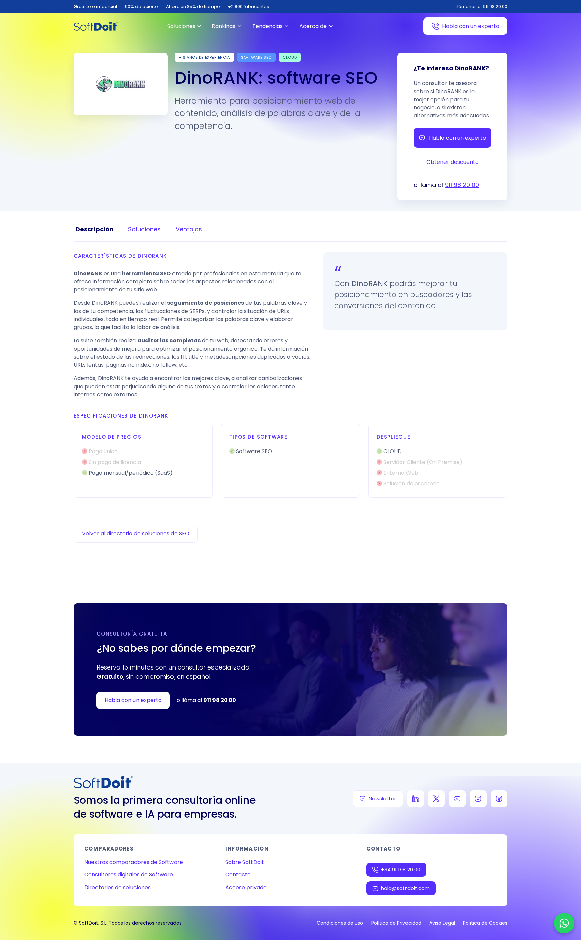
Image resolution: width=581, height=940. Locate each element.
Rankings (223, 26)
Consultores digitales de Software (128, 874)
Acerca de (313, 26)
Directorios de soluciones (117, 887)
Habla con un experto (470, 26)
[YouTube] (457, 798)
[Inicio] (96, 26)
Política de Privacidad (396, 922)
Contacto (238, 874)
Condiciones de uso (340, 922)
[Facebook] (499, 798)
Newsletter (382, 798)
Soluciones (181, 26)
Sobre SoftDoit (244, 862)
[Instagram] (478, 798)
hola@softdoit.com (405, 888)
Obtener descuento (452, 162)
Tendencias (267, 26)
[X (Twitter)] (436, 798)
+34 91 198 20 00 (400, 869)
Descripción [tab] (94, 229)
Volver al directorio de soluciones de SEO (135, 533)
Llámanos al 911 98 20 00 (481, 6)
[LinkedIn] (415, 798)
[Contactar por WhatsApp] (564, 923)
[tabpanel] (290, 375)
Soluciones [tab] (144, 229)
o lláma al (206, 700)
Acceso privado (246, 887)
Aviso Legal (442, 922)
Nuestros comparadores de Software (133, 862)
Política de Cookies (485, 922)
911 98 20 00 (462, 185)
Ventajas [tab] (189, 229)
